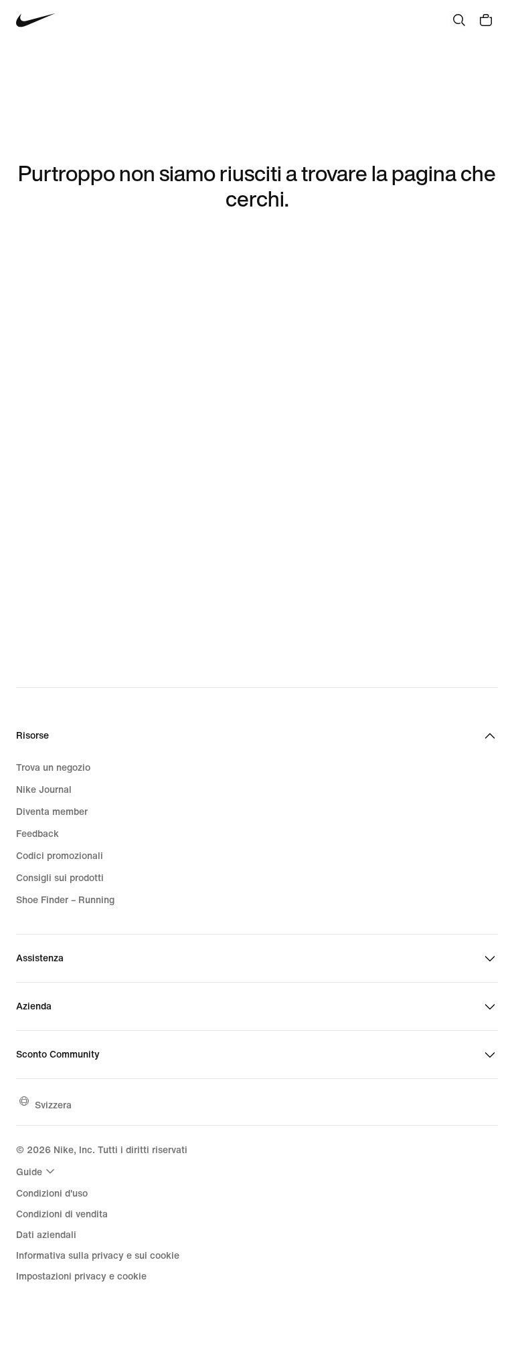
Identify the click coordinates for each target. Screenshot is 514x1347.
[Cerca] (459, 20)
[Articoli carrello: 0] (486, 20)
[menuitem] (37, 1171)
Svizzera (53, 1105)
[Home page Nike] (36, 20)
